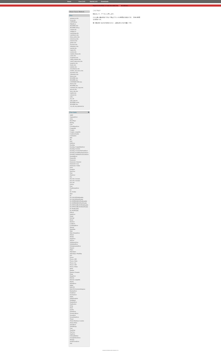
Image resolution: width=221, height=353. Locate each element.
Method (72, 235)
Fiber (71, 173)
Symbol (72, 309)
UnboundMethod (74, 336)
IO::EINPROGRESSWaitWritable (78, 203)
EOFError (72, 143)
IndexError (72, 214)
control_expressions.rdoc (76, 61)
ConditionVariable (74, 134)
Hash (71, 193)
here (120, 5)
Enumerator (73, 160)
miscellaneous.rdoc (75, 68)
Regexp (72, 281)
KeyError (72, 221)
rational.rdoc (73, 95)
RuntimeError (73, 291)
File (71, 177)
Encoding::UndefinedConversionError (79, 154)
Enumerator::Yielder (75, 165)
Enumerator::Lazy (74, 164)
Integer (71, 216)
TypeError (72, 334)
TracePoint (72, 330)
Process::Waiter (74, 266)
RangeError (73, 276)
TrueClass (72, 332)
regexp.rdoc (73, 50)
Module (72, 236)
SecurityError (73, 294)
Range (71, 274)
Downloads (104, 1)
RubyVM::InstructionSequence (77, 289)
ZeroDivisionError (74, 341)
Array (71, 119)
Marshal (72, 227)
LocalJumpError (74, 225)
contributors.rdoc (74, 35)
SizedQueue (73, 300)
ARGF (71, 115)
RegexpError (73, 283)
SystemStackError (74, 317)
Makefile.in (73, 24)
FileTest (72, 184)
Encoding (72, 145)
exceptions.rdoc (74, 63)
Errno (71, 167)
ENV (71, 141)
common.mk (73, 29)
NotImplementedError (75, 246)
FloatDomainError (74, 188)
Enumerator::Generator (75, 162)
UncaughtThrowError (75, 337)
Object (71, 250)
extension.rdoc (73, 40)
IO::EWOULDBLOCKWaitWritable (79, 207)
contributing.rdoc (74, 33)
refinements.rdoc (74, 74)
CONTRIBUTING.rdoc (76, 82)
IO (70, 195)
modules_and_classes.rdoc (76, 70)
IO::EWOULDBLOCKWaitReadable (79, 205)
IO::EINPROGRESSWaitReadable (78, 201)
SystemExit (73, 315)
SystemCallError (74, 313)
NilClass (72, 240)
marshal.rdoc (73, 48)
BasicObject (73, 121)
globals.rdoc (73, 42)
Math (71, 231)
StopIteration (73, 304)
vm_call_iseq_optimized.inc (77, 106)
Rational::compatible (75, 279)
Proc (71, 255)
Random (72, 270)
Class (71, 124)
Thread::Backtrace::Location (77, 321)
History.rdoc (73, 76)
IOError (72, 212)
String (71, 306)
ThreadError (73, 324)
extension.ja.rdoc (74, 39)
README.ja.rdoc (74, 102)
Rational (72, 278)
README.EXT (74, 25)
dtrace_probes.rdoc (75, 37)
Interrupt (72, 218)
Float (71, 186)
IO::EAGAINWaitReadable (76, 197)
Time (71, 328)
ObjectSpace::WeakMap (76, 253)
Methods (81, 12)
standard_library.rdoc (75, 54)
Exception (72, 169)
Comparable (73, 128)
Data (71, 137)
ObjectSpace (73, 251)
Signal (71, 296)
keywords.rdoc (73, 44)
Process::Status (73, 261)
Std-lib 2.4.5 (93, 1)
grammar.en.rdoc (74, 18)
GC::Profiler (73, 192)
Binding (72, 122)
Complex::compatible (75, 132)
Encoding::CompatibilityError (77, 147)
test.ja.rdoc (73, 20)
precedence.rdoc (74, 72)
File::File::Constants (75, 178)
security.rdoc (73, 52)
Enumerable (73, 158)
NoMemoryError (74, 242)
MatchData (72, 229)
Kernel (71, 220)
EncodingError (73, 156)
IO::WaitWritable (74, 210)
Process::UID (73, 265)
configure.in (73, 31)
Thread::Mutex (73, 322)
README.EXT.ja (74, 27)
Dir (71, 139)
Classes (76, 12)
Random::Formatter (75, 272)
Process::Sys (73, 263)
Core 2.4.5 (82, 1)
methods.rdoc (73, 67)
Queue (71, 268)
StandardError (73, 302)
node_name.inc (74, 100)
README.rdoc (74, 78)
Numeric (72, 248)
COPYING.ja (73, 22)
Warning (72, 339)
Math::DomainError (75, 233)
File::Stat (72, 182)
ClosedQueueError (74, 126)
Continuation (73, 135)
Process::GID (73, 259)
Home (69, 1)
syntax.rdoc (73, 55)
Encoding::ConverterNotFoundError (79, 150)
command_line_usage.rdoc (76, 87)
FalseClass (72, 171)
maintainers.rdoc (74, 46)
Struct (71, 308)
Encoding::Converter (75, 149)
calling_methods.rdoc (75, 59)
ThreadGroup (73, 326)
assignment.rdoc (74, 57)
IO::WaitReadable (74, 208)
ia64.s (71, 97)
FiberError (72, 175)
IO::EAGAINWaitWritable (76, 199)
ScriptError (73, 293)
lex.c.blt (72, 98)
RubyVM (72, 287)
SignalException (74, 298)
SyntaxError (73, 311)
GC (71, 190)
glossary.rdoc (73, 89)
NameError (72, 238)
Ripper (71, 285)
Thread (71, 319)
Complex (72, 130)
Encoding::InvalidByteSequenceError (79, 152)
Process (72, 257)
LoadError (72, 223)
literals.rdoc (73, 65)
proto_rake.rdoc (74, 91)
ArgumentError (74, 117)
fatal (71, 343)
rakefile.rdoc (73, 93)
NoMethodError (74, 244)
